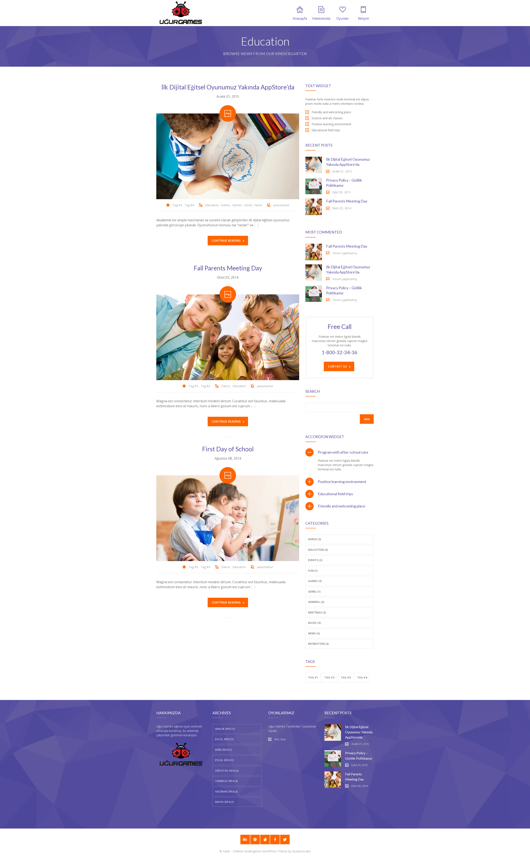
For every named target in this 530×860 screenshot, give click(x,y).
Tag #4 (189, 205)
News (258, 205)
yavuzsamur (281, 205)
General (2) (316, 602)
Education (211, 205)
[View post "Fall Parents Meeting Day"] (227, 337)
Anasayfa (300, 18)
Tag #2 (205, 386)
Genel (248, 205)
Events (225, 205)
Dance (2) (314, 539)
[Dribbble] (255, 839)
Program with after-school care (343, 452)
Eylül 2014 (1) (224, 760)
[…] (256, 225)
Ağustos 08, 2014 (228, 458)
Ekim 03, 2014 (227, 277)
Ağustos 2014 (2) (226, 770)
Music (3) (314, 623)
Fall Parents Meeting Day (228, 268)
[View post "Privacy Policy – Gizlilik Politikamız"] (313, 186)
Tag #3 (177, 205)
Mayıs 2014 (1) (224, 802)
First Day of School (228, 449)
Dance (225, 386)
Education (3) (318, 550)
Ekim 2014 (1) (223, 750)
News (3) (314, 633)
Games (237, 205)
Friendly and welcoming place (341, 506)
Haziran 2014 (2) (226, 791)
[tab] (339, 452)
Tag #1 (193, 386)
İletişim (363, 18)
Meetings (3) (317, 612)
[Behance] (245, 839)
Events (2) (315, 560)
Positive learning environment (342, 481)
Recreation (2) (318, 644)
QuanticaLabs (301, 851)
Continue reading (226, 240)
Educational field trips (335, 493)
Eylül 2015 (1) (224, 739)
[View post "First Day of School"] (227, 518)
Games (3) (315, 581)
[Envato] (265, 839)
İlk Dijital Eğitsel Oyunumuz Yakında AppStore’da (227, 87)
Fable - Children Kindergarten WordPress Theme (255, 851)
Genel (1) (314, 591)
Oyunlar (342, 18)
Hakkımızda (321, 18)
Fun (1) (313, 570)
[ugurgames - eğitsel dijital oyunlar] (180, 13)
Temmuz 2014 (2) (226, 781)
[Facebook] (275, 839)
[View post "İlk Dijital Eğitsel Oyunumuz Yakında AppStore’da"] (227, 156)
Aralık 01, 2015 (228, 96)
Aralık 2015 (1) (225, 729)
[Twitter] (285, 839)
